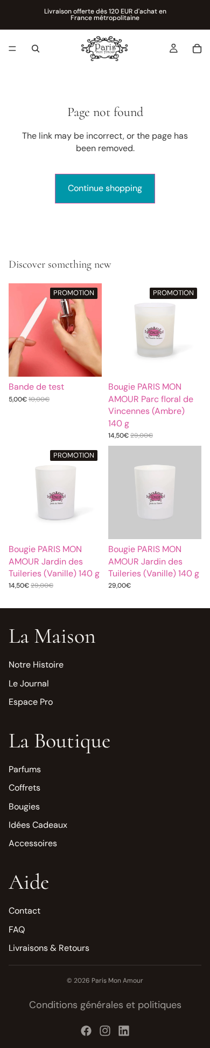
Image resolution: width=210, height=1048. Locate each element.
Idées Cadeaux (38, 825)
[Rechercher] (35, 48)
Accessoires (33, 843)
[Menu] (12, 48)
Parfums (25, 769)
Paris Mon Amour (117, 980)
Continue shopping (105, 188)
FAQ (17, 929)
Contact (24, 910)
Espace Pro (31, 701)
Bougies (24, 806)
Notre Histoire (36, 664)
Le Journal (29, 683)
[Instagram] (105, 1030)
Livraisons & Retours (49, 948)
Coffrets (24, 787)
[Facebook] (86, 1030)
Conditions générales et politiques (105, 1004)
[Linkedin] (123, 1030)
